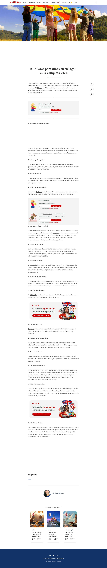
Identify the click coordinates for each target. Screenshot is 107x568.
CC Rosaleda (43, 356)
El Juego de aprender (34, 148)
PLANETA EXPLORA (36, 427)
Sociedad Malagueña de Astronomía (41, 388)
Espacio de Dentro (40, 164)
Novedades (31, 2)
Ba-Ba (43, 281)
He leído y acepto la (49, 112)
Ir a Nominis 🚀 (55, 2)
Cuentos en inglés (69, 530)
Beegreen (31, 329)
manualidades (59, 393)
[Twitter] (53, 555)
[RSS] (57, 555)
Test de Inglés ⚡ (67, 2)
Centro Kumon (49, 178)
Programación (63, 249)
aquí (55, 379)
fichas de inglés (47, 214)
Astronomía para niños (37, 384)
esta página (43, 256)
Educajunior (48, 230)
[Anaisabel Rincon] (47, 493)
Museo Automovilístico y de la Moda (52, 343)
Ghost (62, 558)
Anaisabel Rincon (58, 493)
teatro (38, 365)
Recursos (45, 2)
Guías (39, 2)
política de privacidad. (53, 112)
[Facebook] (92, 94)
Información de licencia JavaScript (53, 561)
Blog (24, 2)
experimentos (49, 393)
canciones (56, 233)
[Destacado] (41, 514)
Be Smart (39, 192)
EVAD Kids (33, 295)
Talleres (39, 88)
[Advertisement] (15, 67)
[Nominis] (33, 514)
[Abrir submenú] (76, 2)
